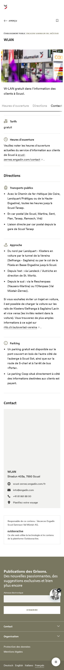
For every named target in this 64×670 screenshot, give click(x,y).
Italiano (29, 665)
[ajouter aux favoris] (57, 20)
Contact (56, 106)
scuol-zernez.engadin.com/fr (29, 483)
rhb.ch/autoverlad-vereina (20, 327)
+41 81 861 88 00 (22, 496)
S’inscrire (32, 610)
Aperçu (12, 21)
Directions (40, 106)
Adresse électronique (13, 593)
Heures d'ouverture (15, 106)
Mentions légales (13, 651)
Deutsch (8, 665)
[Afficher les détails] (59, 590)
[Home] (5, 8)
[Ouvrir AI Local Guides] (55, 594)
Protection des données (17, 646)
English (19, 665)
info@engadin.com (23, 490)
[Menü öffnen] (56, 662)
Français (39, 665)
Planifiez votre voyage (25, 502)
